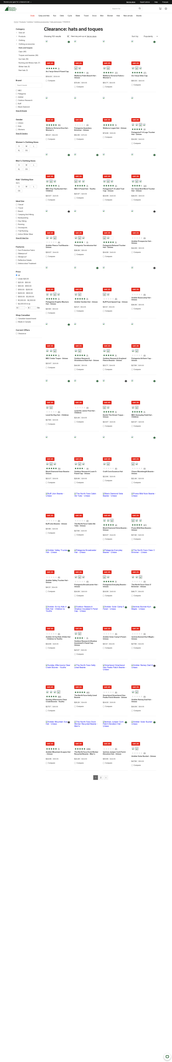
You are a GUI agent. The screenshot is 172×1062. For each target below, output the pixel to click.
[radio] (76, 68)
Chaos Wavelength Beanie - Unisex (143, 472)
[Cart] (160, 8)
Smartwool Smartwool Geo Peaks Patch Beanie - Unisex (115, 696)
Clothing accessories (41, 22)
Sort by (135, 36)
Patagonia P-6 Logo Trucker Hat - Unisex (143, 133)
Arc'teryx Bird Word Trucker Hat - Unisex (143, 190)
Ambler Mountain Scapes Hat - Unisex (58, 753)
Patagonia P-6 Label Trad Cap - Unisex (113, 190)
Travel (86, 16)
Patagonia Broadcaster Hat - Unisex (86, 586)
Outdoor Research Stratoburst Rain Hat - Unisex (86, 359)
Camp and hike (43, 16)
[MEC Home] (10, 8)
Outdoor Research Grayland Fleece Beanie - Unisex (114, 359)
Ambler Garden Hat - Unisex (86, 302)
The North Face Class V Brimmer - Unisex (141, 586)
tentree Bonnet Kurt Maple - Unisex (143, 638)
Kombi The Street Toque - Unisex (113, 416)
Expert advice (145, 2)
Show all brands (21, 111)
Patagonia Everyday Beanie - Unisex (115, 586)
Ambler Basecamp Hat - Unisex (141, 299)
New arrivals (128, 16)
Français (165, 2)
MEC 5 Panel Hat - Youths (84, 189)
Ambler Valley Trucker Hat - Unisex (57, 581)
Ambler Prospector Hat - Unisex (141, 242)
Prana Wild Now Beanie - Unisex (141, 529)
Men (101, 16)
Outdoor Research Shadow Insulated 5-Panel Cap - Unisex (85, 643)
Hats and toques (56, 22)
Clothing (30, 22)
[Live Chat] (167, 1056)
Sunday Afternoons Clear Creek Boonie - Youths (56, 701)
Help (156, 2)
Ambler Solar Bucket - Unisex (143, 756)
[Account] (166, 8)
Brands (139, 16)
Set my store (91, 36)
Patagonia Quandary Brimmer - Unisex (82, 129)
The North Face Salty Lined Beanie (85, 696)
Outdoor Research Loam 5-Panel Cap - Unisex (85, 472)
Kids (118, 16)
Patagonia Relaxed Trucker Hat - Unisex (114, 246)
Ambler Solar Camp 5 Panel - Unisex (115, 638)
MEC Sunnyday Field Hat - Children (142, 416)
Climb (62, 16)
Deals (32, 16)
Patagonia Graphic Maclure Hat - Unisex (57, 303)
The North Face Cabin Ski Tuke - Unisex (84, 525)
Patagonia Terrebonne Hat (85, 245)
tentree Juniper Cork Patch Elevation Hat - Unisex (114, 753)
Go (38, 307)
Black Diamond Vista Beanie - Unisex (115, 529)
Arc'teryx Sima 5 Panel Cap (57, 71)
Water (78, 16)
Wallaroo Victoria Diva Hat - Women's (57, 129)
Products (23, 22)
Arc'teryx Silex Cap (139, 76)
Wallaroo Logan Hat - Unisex (114, 128)
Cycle (70, 16)
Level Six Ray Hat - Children (57, 415)
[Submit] (139, 8)
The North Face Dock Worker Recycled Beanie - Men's (86, 753)
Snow (94, 16)
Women (110, 16)
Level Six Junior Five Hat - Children (85, 412)
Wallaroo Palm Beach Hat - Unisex (85, 77)
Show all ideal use (22, 238)
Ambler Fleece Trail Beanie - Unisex (57, 246)
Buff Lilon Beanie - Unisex (56, 524)
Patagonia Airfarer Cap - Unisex (141, 359)
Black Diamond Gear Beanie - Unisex (58, 472)
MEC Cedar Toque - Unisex (57, 358)
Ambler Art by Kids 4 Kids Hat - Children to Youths (58, 638)
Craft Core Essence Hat (113, 471)
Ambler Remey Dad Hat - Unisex (141, 701)
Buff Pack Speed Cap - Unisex (115, 302)
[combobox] (133, 8)
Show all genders (22, 134)
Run (54, 16)
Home (16, 22)
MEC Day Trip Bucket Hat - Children (57, 190)
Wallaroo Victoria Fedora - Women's (114, 77)
